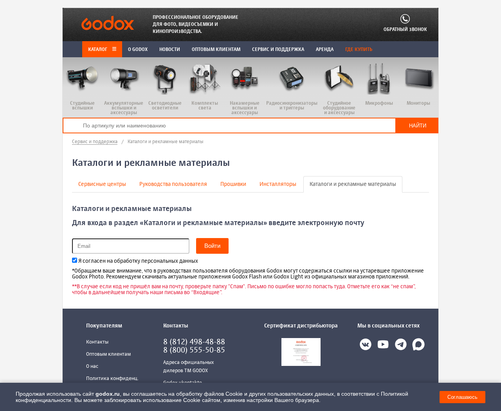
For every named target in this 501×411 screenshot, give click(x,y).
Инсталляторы (278, 184)
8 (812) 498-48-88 (194, 342)
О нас (92, 366)
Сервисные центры (102, 184)
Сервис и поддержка (94, 142)
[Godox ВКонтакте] (365, 346)
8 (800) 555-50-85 (194, 350)
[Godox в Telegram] (401, 346)
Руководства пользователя (173, 184)
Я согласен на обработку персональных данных (137, 261)
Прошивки (233, 184)
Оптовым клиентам (108, 354)
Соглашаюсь (462, 397)
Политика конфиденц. (112, 378)
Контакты (97, 342)
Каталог (98, 49)
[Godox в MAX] (418, 346)
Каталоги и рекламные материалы (353, 184)
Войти (212, 245)
